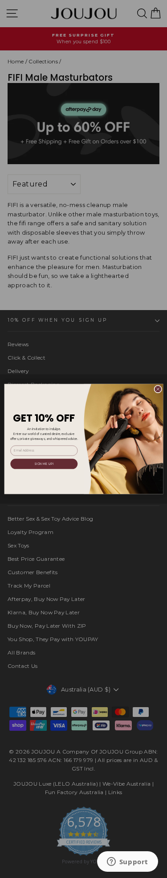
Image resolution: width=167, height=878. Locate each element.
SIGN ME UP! (43, 463)
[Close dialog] (157, 389)
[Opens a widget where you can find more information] (127, 862)
